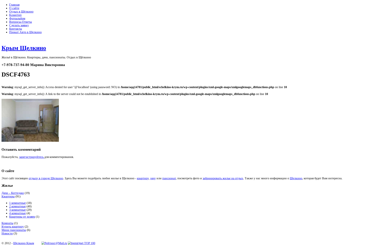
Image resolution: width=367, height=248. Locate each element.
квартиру (143, 178)
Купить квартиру (13, 226)
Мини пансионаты (14, 230)
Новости (7, 233)
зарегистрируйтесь (31, 157)
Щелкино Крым (23, 243)
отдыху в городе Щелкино (46, 178)
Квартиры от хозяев (22, 216)
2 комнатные (17, 206)
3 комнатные (17, 209)
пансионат (169, 178)
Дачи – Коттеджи (13, 193)
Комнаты (7, 223)
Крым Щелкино (24, 47)
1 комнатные (17, 203)
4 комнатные (17, 213)
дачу (153, 178)
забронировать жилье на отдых (223, 178)
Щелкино (296, 178)
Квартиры (8, 196)
